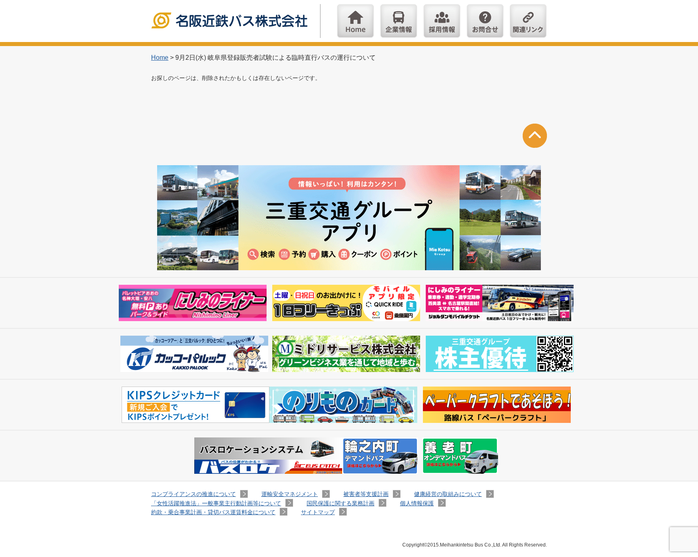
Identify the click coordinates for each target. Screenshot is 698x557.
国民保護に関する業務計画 (340, 503)
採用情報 (441, 21)
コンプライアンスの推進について (193, 494)
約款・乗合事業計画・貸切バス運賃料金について (213, 512)
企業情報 (398, 21)
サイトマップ (318, 512)
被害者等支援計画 (366, 494)
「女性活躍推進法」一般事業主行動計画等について (216, 503)
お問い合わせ (485, 21)
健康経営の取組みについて (448, 494)
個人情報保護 (417, 503)
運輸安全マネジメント (289, 494)
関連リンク (528, 21)
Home (355, 21)
